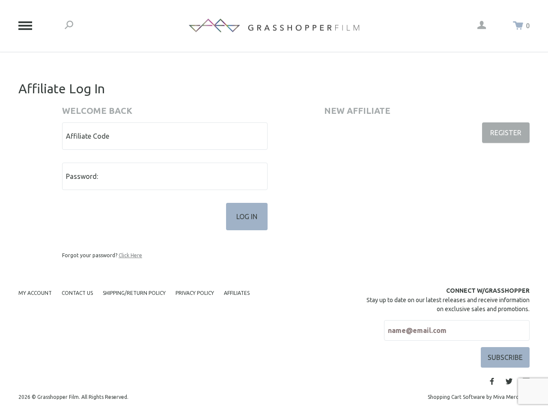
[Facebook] (491, 381)
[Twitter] (509, 381)
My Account (35, 293)
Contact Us (77, 293)
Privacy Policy (195, 293)
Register (505, 133)
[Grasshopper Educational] (274, 25)
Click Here (130, 255)
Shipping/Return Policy (134, 293)
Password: (82, 176)
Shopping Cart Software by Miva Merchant (479, 397)
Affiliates (237, 293)
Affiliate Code (87, 136)
